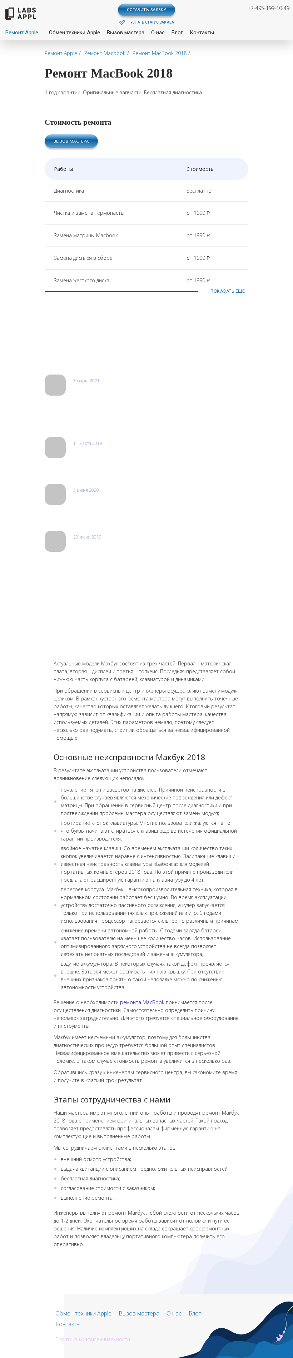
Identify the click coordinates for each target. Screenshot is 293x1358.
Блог (177, 32)
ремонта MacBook (142, 1002)
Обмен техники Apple (74, 32)
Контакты (202, 32)
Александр (86, 451)
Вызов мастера (125, 32)
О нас (158, 32)
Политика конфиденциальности (92, 1339)
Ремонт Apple (21, 32)
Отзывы (59, 356)
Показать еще (227, 291)
